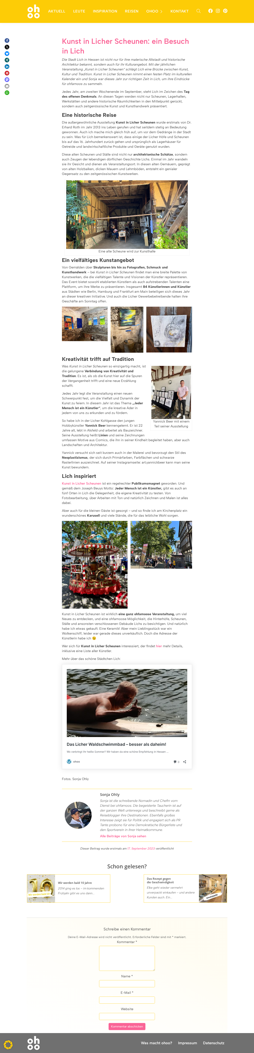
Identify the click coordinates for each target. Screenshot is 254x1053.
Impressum (187, 1043)
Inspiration (105, 11)
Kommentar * (127, 942)
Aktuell (56, 11)
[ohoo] (34, 11)
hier (159, 646)
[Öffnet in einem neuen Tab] (210, 11)
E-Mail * (127, 993)
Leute (79, 11)
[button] (7, 40)
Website (127, 1009)
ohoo (152, 11)
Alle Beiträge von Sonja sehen (123, 836)
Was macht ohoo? (156, 1043)
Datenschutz (213, 1043)
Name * (127, 976)
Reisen (132, 11)
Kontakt (180, 11)
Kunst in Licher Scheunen (81, 483)
